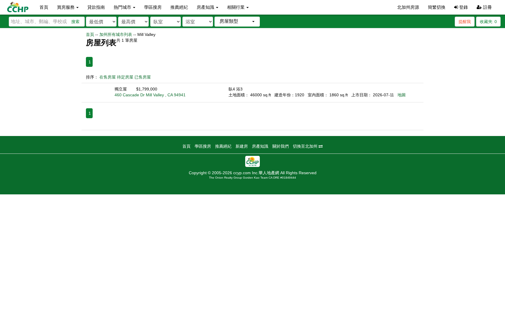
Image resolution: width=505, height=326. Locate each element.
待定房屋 (125, 77)
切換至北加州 (306, 146)
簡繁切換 (436, 7)
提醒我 (465, 21)
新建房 (242, 146)
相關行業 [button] (236, 7)
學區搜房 (153, 7)
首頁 (43, 7)
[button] (237, 21)
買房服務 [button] (66, 7)
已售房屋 (142, 77)
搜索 (75, 21)
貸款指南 (96, 7)
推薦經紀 (179, 7)
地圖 (401, 95)
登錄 (463, 7)
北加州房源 (408, 7)
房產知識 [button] (206, 7)
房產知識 (260, 146)
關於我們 (280, 146)
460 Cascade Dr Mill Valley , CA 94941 (150, 95)
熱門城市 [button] (123, 7)
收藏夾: (488, 21)
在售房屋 (107, 77)
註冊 (487, 7)
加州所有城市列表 (115, 34)
